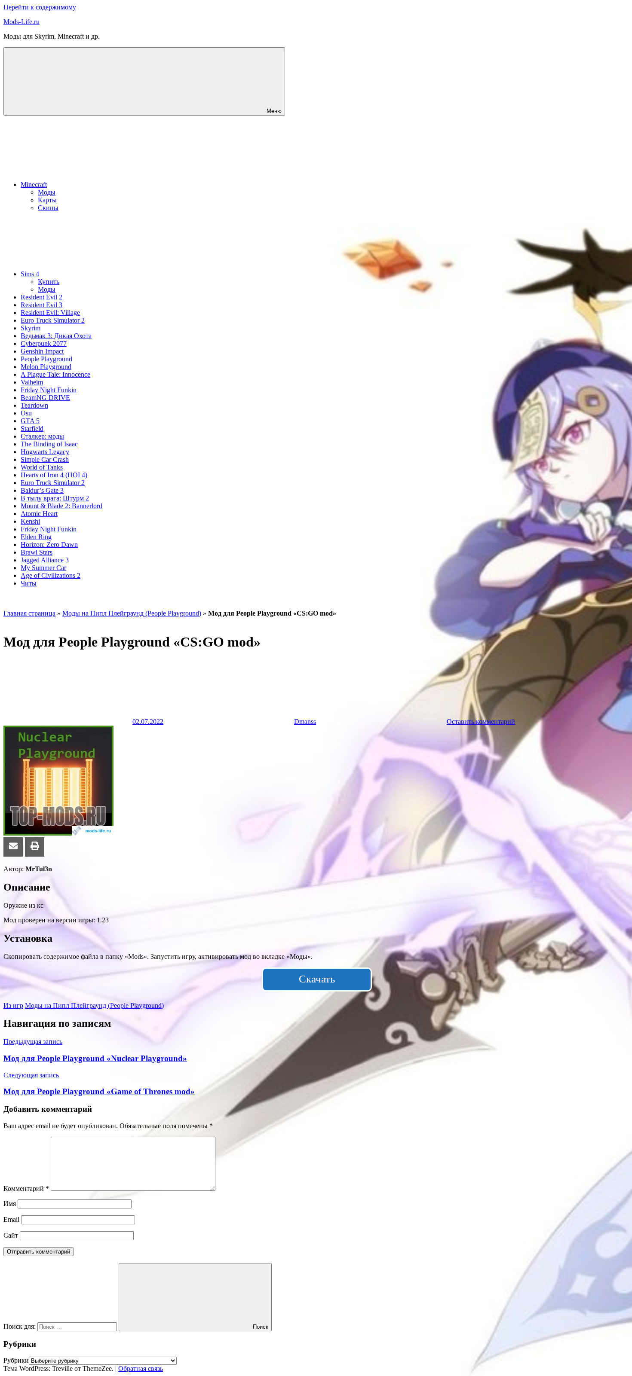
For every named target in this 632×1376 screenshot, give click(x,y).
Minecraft (34, 184)
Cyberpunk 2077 (44, 343)
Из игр (13, 1005)
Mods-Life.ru (21, 21)
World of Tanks (42, 467)
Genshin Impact (42, 351)
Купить (48, 281)
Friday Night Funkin (49, 390)
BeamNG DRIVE (45, 397)
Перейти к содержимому (39, 7)
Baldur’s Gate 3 (42, 490)
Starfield (32, 428)
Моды (46, 192)
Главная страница (29, 613)
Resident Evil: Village (50, 312)
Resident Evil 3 (41, 304)
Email (11, 1219)
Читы (29, 583)
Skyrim (30, 328)
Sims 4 (30, 274)
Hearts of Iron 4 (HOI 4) (54, 475)
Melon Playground (46, 366)
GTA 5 (30, 420)
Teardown (34, 405)
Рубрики (16, 1360)
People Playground (46, 359)
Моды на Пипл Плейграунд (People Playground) (131, 613)
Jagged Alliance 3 (45, 560)
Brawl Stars (36, 552)
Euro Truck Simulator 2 (53, 320)
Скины (48, 207)
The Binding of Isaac (49, 444)
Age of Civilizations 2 (50, 575)
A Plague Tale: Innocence (55, 374)
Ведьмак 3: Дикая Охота (56, 335)
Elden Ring (36, 536)
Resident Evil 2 (41, 297)
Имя (9, 1203)
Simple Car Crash (45, 459)
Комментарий (26, 1188)
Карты (47, 200)
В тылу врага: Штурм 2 (55, 498)
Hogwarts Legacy (45, 451)
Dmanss (305, 721)
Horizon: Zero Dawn (49, 544)
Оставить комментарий (481, 721)
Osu (26, 413)
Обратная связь (140, 1368)
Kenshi (30, 521)
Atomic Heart (39, 513)
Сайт (10, 1235)
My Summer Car (43, 567)
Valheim (32, 382)
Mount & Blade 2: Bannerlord (61, 506)
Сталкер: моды (42, 436)
